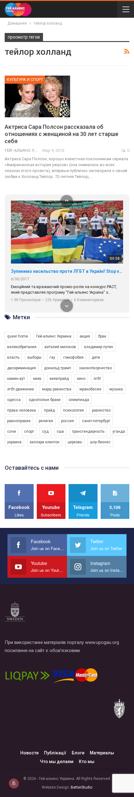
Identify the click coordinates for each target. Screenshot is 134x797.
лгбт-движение (20, 389)
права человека (21, 410)
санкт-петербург (96, 421)
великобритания (21, 347)
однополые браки (44, 400)
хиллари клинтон (45, 442)
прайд (49, 410)
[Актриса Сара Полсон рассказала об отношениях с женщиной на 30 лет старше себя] (37, 96)
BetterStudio (81, 787)
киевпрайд (59, 378)
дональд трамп (57, 368)
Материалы (102, 752)
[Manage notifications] (14, 783)
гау (52, 357)
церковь (75, 442)
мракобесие (90, 389)
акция (84, 336)
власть (13, 357)
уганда (118, 431)
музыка (116, 389)
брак (102, 336)
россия (67, 421)
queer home (17, 336)
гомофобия (73, 357)
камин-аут (16, 378)
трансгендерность (88, 431)
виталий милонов (60, 347)
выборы (34, 357)
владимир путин (98, 347)
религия (46, 421)
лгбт (97, 378)
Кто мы (86, 761)
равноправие (19, 421)
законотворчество (95, 368)
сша (60, 431)
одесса (14, 400)
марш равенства (56, 389)
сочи (11, 431)
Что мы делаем (57, 761)
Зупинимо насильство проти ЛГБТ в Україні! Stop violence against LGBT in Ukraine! (67, 271)
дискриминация (21, 368)
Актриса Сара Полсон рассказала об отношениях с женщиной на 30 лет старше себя (61, 134)
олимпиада (79, 400)
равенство (101, 410)
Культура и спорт (25, 79)
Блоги (78, 752)
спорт (29, 431)
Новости (29, 752)
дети (96, 357)
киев (37, 378)
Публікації (55, 752)
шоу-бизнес (100, 442)
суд (45, 431)
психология (73, 410)
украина (14, 442)
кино (81, 378)
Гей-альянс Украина (53, 336)
